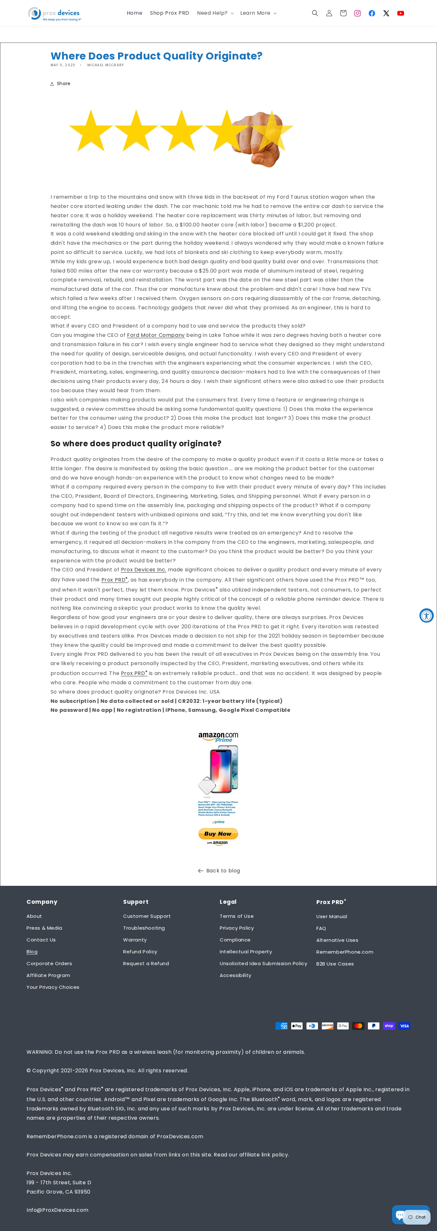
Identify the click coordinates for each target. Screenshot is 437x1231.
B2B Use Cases (335, 963)
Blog (32, 951)
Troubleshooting (144, 928)
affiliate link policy (263, 1154)
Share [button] (64, 83)
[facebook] (372, 13)
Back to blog (223, 870)
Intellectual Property (246, 951)
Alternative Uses (337, 940)
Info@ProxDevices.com (58, 1210)
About (34, 916)
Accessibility (235, 975)
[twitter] (386, 13)
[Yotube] (401, 13)
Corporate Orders (49, 963)
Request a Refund (146, 963)
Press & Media (44, 928)
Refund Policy (140, 951)
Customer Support (147, 916)
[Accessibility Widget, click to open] (426, 615)
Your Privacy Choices (53, 987)
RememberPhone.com (344, 952)
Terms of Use (237, 916)
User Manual (331, 916)
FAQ (321, 928)
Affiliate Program (48, 975)
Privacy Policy (237, 928)
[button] (214, 13)
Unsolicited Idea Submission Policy (263, 963)
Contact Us (41, 939)
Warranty (135, 939)
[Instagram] (358, 13)
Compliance (235, 939)
